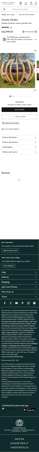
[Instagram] (28, 304)
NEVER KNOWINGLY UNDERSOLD (19, 443)
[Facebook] (5, 304)
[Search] (4, 9)
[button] (36, 3)
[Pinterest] (22, 304)
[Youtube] (16, 304)
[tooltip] (35, 31)
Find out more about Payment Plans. (12, 356)
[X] (10, 304)
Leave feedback (8, 266)
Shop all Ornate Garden (26, 14)
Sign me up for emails (10, 250)
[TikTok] (34, 304)
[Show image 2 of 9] (36, 70)
